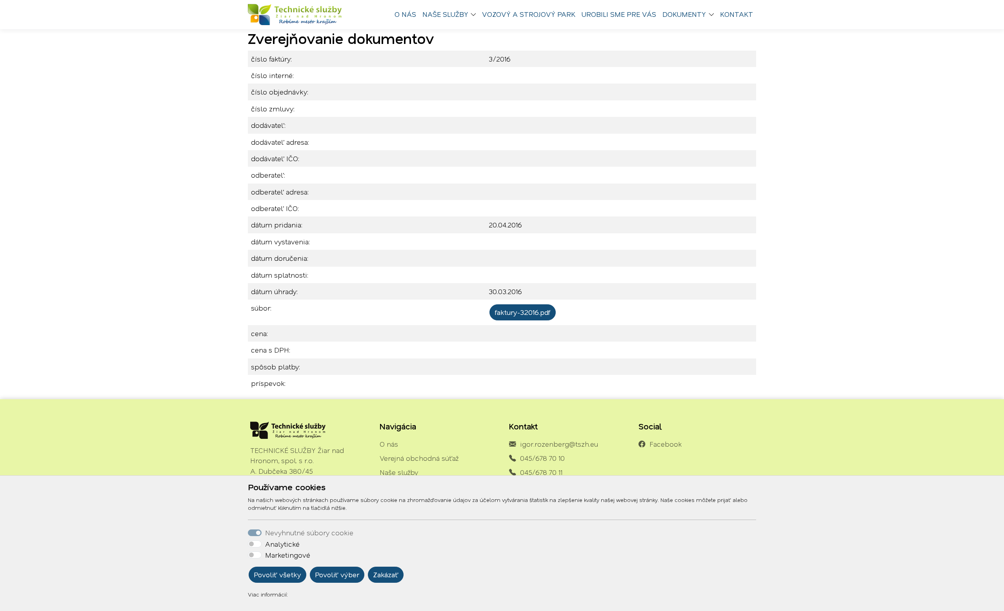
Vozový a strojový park (528, 14)
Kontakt (736, 14)
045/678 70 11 (541, 472)
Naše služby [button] (445, 14)
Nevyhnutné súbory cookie (309, 532)
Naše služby (399, 472)
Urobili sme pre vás (619, 14)
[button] (475, 14)
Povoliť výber (337, 574)
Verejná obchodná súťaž (419, 458)
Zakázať (385, 574)
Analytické (282, 544)
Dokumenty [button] (684, 14)
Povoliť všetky (277, 574)
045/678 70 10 (542, 458)
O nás (405, 14)
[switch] (255, 543)
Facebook (665, 444)
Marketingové (287, 555)
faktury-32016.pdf (523, 312)
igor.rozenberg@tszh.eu (559, 444)
